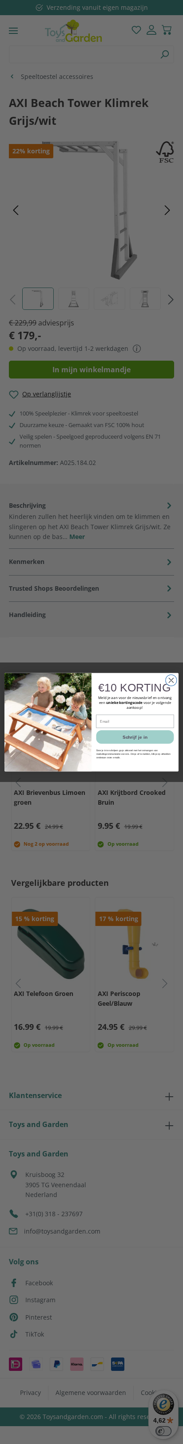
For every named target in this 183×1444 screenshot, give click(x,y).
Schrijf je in (135, 736)
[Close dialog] (171, 680)
